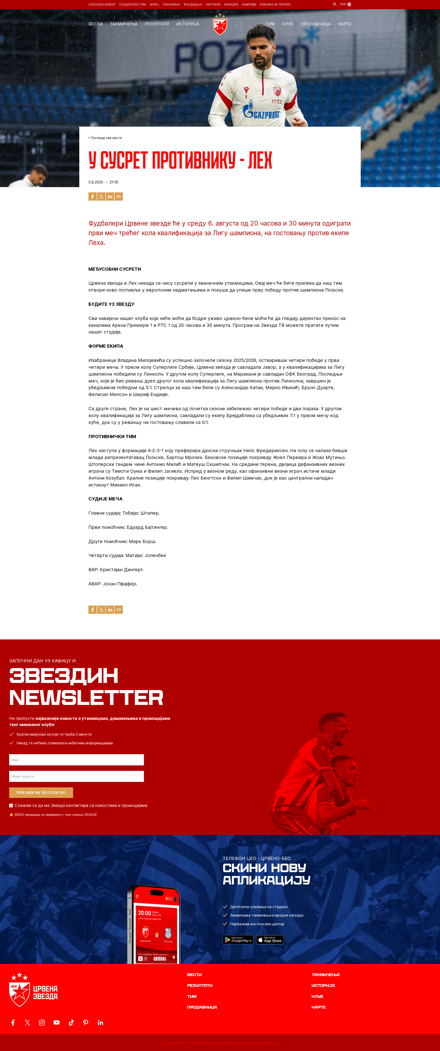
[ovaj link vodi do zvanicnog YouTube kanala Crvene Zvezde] (56, 1022)
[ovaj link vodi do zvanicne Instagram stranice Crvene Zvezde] (42, 1022)
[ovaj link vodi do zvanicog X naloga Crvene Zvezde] (27, 1022)
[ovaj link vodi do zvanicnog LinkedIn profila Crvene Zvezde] (100, 1022)
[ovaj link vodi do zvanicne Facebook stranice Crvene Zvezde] (12, 1022)
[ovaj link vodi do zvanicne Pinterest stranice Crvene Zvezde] (85, 1022)
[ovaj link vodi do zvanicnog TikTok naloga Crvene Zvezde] (71, 1022)
